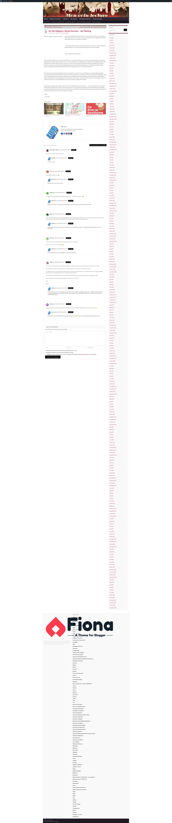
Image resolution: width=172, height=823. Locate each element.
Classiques (75, 648)
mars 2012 (112, 470)
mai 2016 (111, 343)
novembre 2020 (113, 205)
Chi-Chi (51, 238)
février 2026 (112, 47)
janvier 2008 (112, 597)
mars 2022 (112, 164)
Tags (74, 797)
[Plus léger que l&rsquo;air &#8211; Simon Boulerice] (75, 108)
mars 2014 (112, 409)
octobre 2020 (112, 208)
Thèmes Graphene (55, 821)
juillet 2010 (112, 521)
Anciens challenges (96, 22)
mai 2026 (111, 40)
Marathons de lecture (77, 743)
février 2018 (112, 289)
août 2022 (112, 152)
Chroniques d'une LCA (78, 646)
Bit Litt (74, 631)
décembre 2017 (113, 294)
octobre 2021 (112, 177)
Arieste (51, 304)
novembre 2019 (113, 236)
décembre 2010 (113, 508)
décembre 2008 (113, 569)
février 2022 (112, 167)
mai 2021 (111, 190)
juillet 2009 (112, 551)
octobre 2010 (112, 513)
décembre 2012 (113, 447)
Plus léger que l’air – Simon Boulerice (72, 114)
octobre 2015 (112, 360)
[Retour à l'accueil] (86, 9)
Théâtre (74, 799)
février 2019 (112, 259)
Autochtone (75, 621)
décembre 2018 (113, 264)
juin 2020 (111, 218)
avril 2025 (112, 73)
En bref (74, 667)
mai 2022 (111, 159)
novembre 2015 (113, 358)
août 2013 (112, 427)
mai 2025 (111, 70)
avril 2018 (112, 284)
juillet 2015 (112, 368)
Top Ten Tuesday (76, 804)
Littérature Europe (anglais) (64, 33)
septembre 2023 (113, 119)
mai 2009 (111, 556)
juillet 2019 (112, 246)
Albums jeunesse (76, 617)
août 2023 (112, 121)
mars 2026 (112, 45)
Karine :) (53, 158)
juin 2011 (111, 493)
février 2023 (112, 137)
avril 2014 (112, 406)
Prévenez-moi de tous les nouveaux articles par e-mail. (59, 352)
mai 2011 (111, 495)
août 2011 (112, 488)
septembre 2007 (113, 607)
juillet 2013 (112, 429)
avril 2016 (112, 345)
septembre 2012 (113, 455)
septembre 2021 (113, 180)
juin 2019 (111, 248)
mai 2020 (111, 220)
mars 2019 (112, 256)
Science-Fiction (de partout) (79, 787)
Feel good (75, 681)
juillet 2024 (112, 96)
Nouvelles (75, 752)
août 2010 (112, 518)
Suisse (74, 793)
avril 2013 (112, 437)
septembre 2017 (113, 302)
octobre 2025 (112, 58)
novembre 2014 (113, 388)
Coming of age (76, 650)
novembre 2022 (113, 144)
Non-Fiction (75, 750)
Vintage (74, 812)
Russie (74, 785)
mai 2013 (111, 434)
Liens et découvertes (77, 712)
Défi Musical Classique (78, 660)
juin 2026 (111, 37)
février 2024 (112, 109)
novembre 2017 (113, 297)
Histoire (74, 692)
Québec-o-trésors (77, 766)
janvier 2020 (112, 231)
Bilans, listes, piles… (77, 629)
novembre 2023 (113, 116)
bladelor (52, 192)
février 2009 (112, 564)
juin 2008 (111, 584)
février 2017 (112, 320)
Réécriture (75, 773)
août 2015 (112, 366)
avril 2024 (112, 103)
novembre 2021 (113, 175)
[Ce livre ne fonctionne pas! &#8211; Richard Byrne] (96, 108)
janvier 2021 (112, 200)
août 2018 (112, 274)
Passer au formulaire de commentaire (97, 145)
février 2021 (112, 198)
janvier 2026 (112, 50)
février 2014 (112, 411)
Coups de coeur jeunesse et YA (79, 656)
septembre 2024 (113, 91)
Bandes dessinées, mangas (78, 625)
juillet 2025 (112, 65)
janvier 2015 (112, 383)
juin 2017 (111, 310)
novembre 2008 (113, 572)
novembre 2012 (113, 450)
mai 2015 (111, 373)
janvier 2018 (112, 292)
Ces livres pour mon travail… (79, 640)
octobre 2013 (112, 422)
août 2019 (112, 243)
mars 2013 (112, 439)
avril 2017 (112, 315)
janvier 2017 (112, 322)
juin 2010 (111, 523)
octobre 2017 (112, 299)
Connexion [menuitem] (5, 1)
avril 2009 (112, 559)
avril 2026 (112, 42)
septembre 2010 (113, 516)
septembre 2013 (113, 424)
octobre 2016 (112, 330)
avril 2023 (112, 131)
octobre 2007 (112, 605)
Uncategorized (76, 808)
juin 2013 (111, 432)
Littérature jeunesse (77, 731)
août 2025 (112, 63)
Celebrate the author (77, 638)
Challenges (75, 642)
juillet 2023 (112, 124)
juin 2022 (111, 157)
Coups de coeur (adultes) (78, 652)
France (74, 689)
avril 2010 (112, 528)
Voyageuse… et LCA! (77, 814)
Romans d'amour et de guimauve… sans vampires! (84, 777)
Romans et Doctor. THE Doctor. (80, 779)
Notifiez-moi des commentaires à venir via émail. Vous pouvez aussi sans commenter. (72, 354)
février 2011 (112, 503)
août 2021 (112, 182)
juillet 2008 (112, 582)
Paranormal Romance (77, 756)
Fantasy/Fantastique (77, 679)
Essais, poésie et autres (78, 673)
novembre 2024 (113, 86)
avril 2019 (112, 254)
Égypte (74, 665)
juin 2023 (111, 126)
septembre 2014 (113, 394)
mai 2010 (111, 526)
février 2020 (112, 228)
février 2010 (112, 534)
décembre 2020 (113, 203)
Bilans (74, 627)
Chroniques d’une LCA (85, 18)
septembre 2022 (113, 149)
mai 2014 (111, 404)
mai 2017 (111, 312)
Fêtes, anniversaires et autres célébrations (82, 683)
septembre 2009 (113, 546)
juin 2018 (111, 279)
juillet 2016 (112, 338)
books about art (76, 633)
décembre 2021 (113, 172)
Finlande (75, 687)
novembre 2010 (113, 511)
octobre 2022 (112, 147)
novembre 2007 (113, 602)
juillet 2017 (112, 307)
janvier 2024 (112, 111)
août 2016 (112, 335)
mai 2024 (111, 101)
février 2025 (112, 78)
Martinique (75, 746)
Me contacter (74, 18)
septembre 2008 (113, 577)
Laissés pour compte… (78, 704)
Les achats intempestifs (78, 708)
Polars (74, 758)
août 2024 (112, 93)
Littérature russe (76, 737)
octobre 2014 (112, 391)
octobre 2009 (112, 544)
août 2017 (112, 304)
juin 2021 (111, 187)
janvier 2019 (112, 261)
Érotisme (75, 669)
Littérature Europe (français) (79, 729)
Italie (74, 700)
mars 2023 (112, 134)
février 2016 (112, 350)
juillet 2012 (112, 460)
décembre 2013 (113, 416)
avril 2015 (112, 376)
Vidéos (74, 810)
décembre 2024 (113, 83)
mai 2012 (111, 465)
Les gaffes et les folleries (78, 710)
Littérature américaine (78, 716)
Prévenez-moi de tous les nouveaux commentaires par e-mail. (61, 350)
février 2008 (112, 595)
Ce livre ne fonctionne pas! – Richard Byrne (95, 114)
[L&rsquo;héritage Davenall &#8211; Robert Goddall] (54, 108)
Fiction (74, 685)
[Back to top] (169, 820)
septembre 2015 (113, 363)
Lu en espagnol (76, 741)
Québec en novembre (55, 18)
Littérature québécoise (78, 735)
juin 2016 (111, 340)
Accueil (46, 18)
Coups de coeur (47, 22)
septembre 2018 (113, 271)
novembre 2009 (113, 541)
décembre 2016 (113, 325)
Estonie (74, 675)
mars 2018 (112, 287)
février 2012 (112, 472)
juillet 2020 (112, 215)
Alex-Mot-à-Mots (54, 149)
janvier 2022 (112, 170)
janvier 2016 (112, 353)
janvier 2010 (112, 536)
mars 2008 (112, 592)
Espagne (74, 671)
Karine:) (51, 33)
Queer (74, 768)
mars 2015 (112, 378)
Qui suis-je (65, 18)
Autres (74, 623)
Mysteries (75, 748)
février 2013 (112, 442)
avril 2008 (112, 590)
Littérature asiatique (77, 719)
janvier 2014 (112, 414)
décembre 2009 (113, 539)
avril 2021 (112, 192)
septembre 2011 (113, 485)
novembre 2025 (113, 55)
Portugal (75, 762)
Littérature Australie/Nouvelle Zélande (81, 721)
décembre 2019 (113, 233)
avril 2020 (112, 223)
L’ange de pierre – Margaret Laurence (54, 27)
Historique (75, 694)
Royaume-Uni (76, 783)
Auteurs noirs (76, 619)
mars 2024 (112, 106)
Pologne (74, 760)
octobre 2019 (112, 238)
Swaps (74, 795)
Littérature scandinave (78, 739)
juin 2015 (111, 371)
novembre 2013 (113, 419)
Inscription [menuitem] (10, 1)
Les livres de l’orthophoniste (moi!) (83, 22)
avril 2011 (112, 498)
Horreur (74, 696)
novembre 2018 (113, 266)
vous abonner (84, 354)
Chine (74, 644)
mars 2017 (112, 317)
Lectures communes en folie (79, 706)
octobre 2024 (112, 88)
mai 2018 (111, 282)
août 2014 (112, 396)
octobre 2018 (112, 269)
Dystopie (75, 662)
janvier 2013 (112, 444)
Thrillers (75, 802)
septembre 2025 (113, 60)
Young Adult (75, 816)
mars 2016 (112, 348)
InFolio (51, 262)
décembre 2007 (113, 600)
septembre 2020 (113, 210)
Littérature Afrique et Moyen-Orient (81, 714)
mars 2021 (112, 195)
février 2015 (112, 381)
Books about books (77, 635)
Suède (74, 791)
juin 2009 (111, 554)
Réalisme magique (77, 770)
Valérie (51, 214)
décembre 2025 (113, 53)
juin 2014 (111, 401)
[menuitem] (1, 1)
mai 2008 (111, 587)
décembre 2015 (113, 355)
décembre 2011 (113, 478)
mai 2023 (111, 129)
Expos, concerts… (76, 677)
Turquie (74, 806)
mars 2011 (112, 500)
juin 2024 (111, 98)
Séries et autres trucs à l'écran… (80, 789)
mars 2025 (112, 75)
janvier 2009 (112, 567)
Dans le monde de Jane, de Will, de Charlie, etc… (83, 658)
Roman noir (75, 775)
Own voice (75, 754)
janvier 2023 (112, 139)
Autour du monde (97, 18)
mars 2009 (112, 562)
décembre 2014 (113, 386)
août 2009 (112, 549)
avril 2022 (112, 162)
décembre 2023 (113, 114)
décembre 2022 (113, 142)
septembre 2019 (113, 241)
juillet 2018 (112, 276)
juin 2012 (111, 462)
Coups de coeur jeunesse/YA (58, 22)
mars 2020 (112, 226)
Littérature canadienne (78, 723)
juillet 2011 (112, 490)
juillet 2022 (112, 154)
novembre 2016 (113, 327)
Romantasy (75, 781)
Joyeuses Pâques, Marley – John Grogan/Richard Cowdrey (92, 27)
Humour (74, 698)
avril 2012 (112, 467)
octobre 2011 (112, 483)
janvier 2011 (112, 506)
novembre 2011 (113, 480)
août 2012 (112, 457)
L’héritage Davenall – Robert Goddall (51, 114)
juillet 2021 (112, 185)
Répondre (74, 149)
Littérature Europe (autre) (79, 727)
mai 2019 (111, 251)
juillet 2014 (112, 399)
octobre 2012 (112, 452)
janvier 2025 (112, 81)
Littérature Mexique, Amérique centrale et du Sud (84, 733)
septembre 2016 (113, 332)
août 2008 (112, 579)
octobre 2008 (112, 574)
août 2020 (112, 213)
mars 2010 (112, 531)
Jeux (74, 702)
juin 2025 (111, 68)
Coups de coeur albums (70, 22)
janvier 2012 (112, 475)
